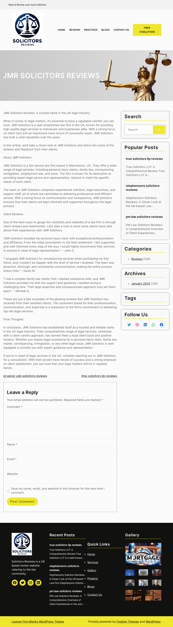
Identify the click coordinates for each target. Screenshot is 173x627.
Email (12, 459)
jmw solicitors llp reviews (99, 376)
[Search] (159, 129)
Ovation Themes (128, 621)
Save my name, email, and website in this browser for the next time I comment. (57, 490)
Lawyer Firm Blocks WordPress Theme (38, 621)
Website (12, 474)
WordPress (153, 621)
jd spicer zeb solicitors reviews (25, 376)
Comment (14, 407)
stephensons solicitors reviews (142, 188)
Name (12, 444)
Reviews (137, 259)
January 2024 (140, 283)
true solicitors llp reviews (144, 159)
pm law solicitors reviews (144, 216)
